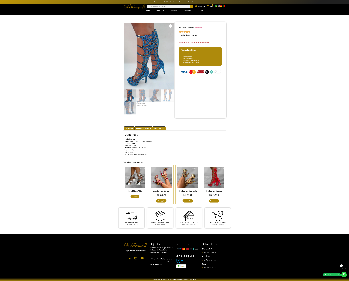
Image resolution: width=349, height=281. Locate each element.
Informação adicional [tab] (143, 128)
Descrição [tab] (129, 128)
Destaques (187, 11)
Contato (200, 11)
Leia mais (135, 197)
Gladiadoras (198, 27)
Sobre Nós (173, 11)
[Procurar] (191, 6)
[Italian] (224, 6)
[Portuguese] (216, 6)
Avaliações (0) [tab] (159, 128)
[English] (219, 6)
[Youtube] (142, 258)
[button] (170, 26)
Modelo (159, 11)
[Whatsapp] (129, 258)
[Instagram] (136, 258)
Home (148, 11)
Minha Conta (201, 6)
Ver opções (161, 201)
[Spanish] (221, 6)
